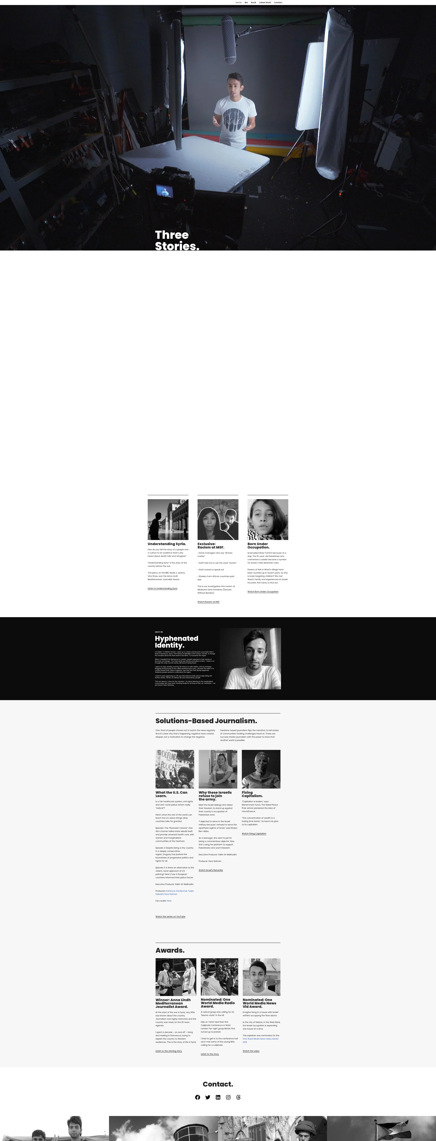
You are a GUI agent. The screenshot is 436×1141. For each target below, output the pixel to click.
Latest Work (265, 2)
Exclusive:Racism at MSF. (211, 545)
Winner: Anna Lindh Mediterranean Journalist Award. (173, 1003)
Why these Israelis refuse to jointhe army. (215, 796)
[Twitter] (208, 1097)
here (169, 900)
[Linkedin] (218, 1097)
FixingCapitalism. (252, 794)
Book (253, 2)
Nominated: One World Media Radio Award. (218, 1003)
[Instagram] (228, 1097)
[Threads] (238, 1097)
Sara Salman (170, 894)
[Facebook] (197, 1097)
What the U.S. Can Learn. (171, 794)
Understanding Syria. (167, 543)
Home (239, 2)
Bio (246, 2)
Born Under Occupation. (259, 545)
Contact (278, 2)
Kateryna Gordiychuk (176, 891)
